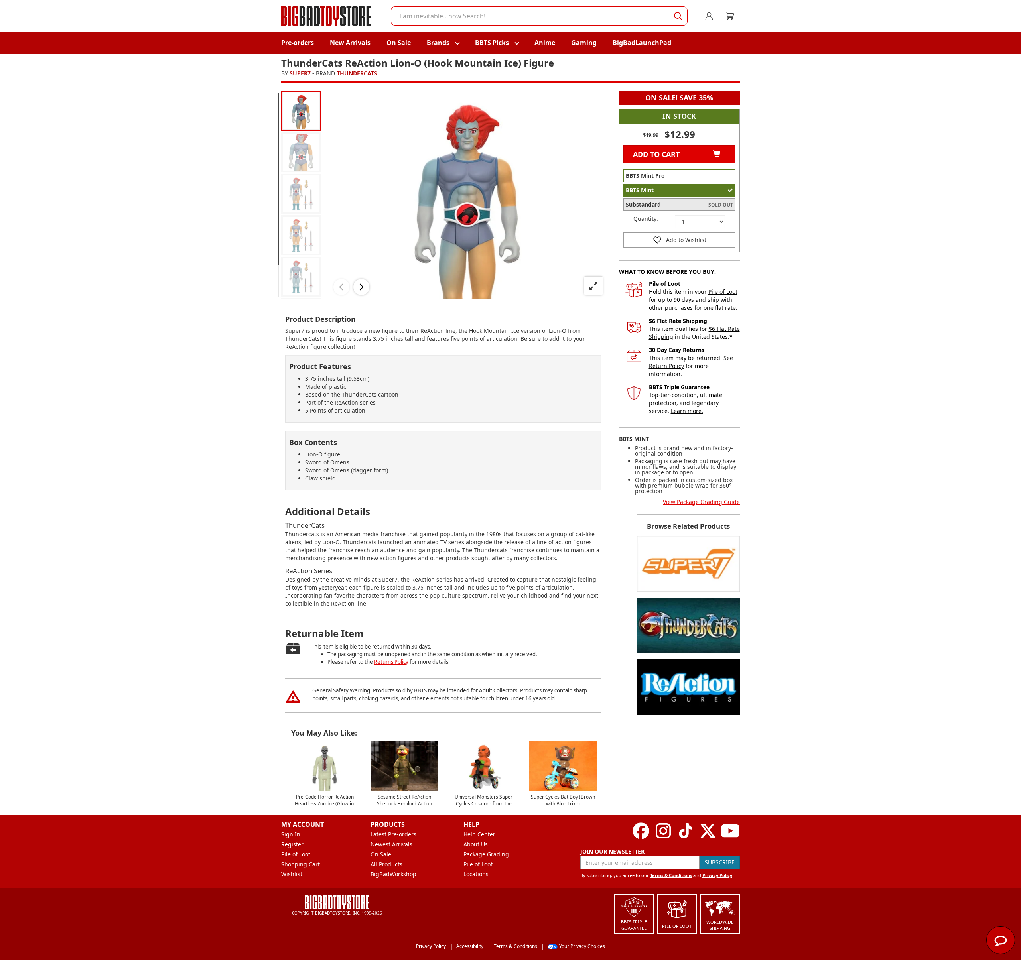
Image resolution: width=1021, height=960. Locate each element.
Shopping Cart (300, 864)
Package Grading (486, 854)
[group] (301, 111)
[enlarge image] (593, 285)
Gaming (584, 42)
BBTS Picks (492, 42)
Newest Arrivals (391, 844)
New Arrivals (350, 42)
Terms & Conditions (671, 875)
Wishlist (291, 874)
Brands (438, 42)
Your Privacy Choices (582, 946)
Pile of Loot (722, 291)
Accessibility (469, 946)
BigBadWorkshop (393, 874)
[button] (341, 287)
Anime (544, 42)
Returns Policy (391, 661)
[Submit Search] (678, 16)
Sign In (290, 834)
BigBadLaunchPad (642, 42)
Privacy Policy (717, 875)
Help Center (479, 834)
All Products (386, 864)
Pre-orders (297, 42)
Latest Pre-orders (393, 834)
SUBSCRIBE (720, 862)
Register (292, 844)
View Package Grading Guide (701, 502)
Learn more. (687, 411)
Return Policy (666, 366)
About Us (475, 844)
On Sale (398, 42)
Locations (476, 874)
